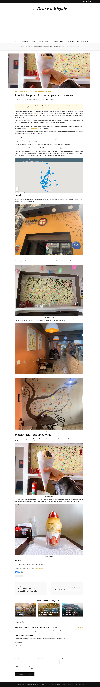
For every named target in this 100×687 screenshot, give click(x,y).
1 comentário (50, 99)
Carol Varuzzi (20, 99)
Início (14, 41)
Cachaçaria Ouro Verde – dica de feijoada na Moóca (72, 613)
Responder (80, 627)
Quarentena (69, 41)
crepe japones (19, 575)
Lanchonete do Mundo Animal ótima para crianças (48, 613)
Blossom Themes (64, 684)
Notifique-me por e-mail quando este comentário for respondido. (24, 668)
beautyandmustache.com (33, 684)
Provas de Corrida (82, 41)
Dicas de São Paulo (56, 41)
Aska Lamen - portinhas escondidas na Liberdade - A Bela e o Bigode (36, 627)
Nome (17, 659)
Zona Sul (21, 612)
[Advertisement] (50, 29)
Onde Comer (43, 41)
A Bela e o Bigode (50, 8)
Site (63, 659)
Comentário (18, 643)
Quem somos (24, 41)
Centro (17, 91)
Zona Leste (50, 610)
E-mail (40, 659)
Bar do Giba (19, 614)
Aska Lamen (39, 568)
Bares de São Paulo (21, 610)
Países (34, 41)
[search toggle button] (90, 1)
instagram (37, 113)
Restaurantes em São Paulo (42, 91)
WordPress (81, 684)
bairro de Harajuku (32, 128)
